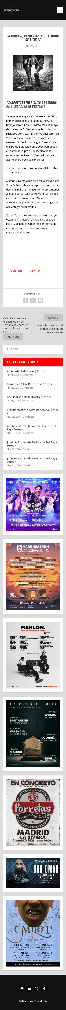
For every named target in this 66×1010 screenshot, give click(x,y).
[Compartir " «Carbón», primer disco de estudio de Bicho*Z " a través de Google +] (33, 300)
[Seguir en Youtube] (29, 989)
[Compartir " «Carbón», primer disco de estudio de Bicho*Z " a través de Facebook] (25, 300)
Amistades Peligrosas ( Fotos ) (26, 371)
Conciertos (27, 374)
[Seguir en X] (37, 989)
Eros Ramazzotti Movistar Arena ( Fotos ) (32, 411)
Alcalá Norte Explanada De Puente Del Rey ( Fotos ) (31, 427)
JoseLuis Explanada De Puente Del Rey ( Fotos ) (32, 443)
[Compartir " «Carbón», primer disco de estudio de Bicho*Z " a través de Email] (40, 300)
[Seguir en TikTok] (44, 989)
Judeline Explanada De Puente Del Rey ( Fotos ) (32, 460)
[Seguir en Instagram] (22, 989)
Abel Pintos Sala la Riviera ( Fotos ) (29, 397)
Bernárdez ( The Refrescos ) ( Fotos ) (30, 384)
